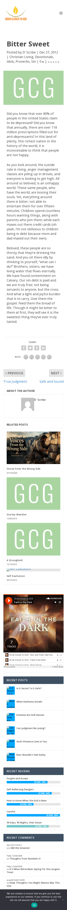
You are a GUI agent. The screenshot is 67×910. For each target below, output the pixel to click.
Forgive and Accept (17, 778)
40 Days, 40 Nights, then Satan (24, 822)
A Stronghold (15, 560)
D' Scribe (29, 52)
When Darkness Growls (29, 701)
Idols (10, 61)
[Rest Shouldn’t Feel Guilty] (11, 757)
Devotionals (44, 57)
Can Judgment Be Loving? (30, 728)
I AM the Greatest (20, 847)
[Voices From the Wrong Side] (33, 448)
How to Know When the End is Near (27, 800)
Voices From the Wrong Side (23, 468)
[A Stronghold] (33, 539)
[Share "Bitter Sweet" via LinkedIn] (43, 348)
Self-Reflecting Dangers (20, 789)
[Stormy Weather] (33, 493)
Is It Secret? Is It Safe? (28, 688)
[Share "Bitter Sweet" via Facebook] (23, 348)
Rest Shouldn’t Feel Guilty (31, 754)
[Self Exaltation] (33, 570)
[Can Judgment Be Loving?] (11, 730)
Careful (11, 811)
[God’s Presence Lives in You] (11, 744)
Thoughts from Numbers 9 (25, 858)
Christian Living (21, 57)
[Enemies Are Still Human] (11, 717)
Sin (33, 61)
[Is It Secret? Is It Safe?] (11, 690)
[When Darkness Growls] (11, 704)
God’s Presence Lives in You (31, 741)
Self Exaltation (16, 576)
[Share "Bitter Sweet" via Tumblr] (37, 348)
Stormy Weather (17, 514)
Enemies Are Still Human (30, 714)
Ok (34, 905)
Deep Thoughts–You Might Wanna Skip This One (33, 884)
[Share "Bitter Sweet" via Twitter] (30, 348)
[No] (63, 899)
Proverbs (23, 61)
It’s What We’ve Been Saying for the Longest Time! (33, 871)
